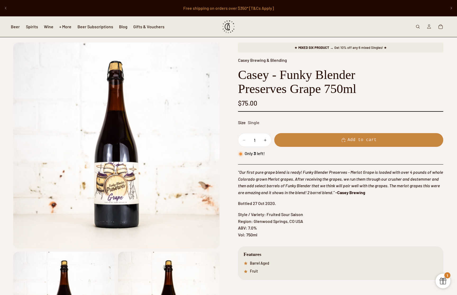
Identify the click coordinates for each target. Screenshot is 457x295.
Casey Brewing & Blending (262, 60)
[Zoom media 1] (116, 146)
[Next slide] (451, 8)
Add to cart (362, 140)
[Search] (418, 26)
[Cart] (440, 26)
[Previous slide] (6, 8)
